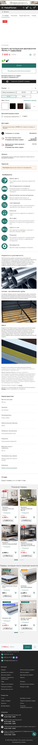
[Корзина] (34, 7)
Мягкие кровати (24, 672)
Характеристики (24, 15)
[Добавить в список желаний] (34, 54)
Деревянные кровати (7, 672)
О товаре (5, 15)
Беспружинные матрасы (27, 684)
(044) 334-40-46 (8, 654)
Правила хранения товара (27, 700)
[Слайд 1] (16, 560)
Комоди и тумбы (24, 686)
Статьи (22, 703)
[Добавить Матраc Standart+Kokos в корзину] (34, 593)
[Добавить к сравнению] (30, 54)
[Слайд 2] (22, 560)
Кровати (3, 670)
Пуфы (2, 681)
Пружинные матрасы (7, 684)
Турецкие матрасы (6, 686)
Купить (19, 65)
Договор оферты (5, 706)
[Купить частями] (5, 61)
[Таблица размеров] (9, 88)
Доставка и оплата (25, 698)
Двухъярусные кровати (26, 675)
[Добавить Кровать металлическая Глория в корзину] (15, 517)
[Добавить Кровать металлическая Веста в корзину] (34, 517)
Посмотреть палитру (30, 100)
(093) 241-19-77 (8, 657)
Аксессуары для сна (7, 689)
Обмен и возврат (6, 700)
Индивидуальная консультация (19, 71)
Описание (14, 15)
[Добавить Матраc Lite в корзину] (15, 625)
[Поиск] (23, 7)
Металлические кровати (9, 468)
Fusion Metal (16, 50)
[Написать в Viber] (16, 657)
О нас (2, 698)
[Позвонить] (34, 734)
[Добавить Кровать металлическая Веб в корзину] (15, 552)
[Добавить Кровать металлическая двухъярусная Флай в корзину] (34, 552)
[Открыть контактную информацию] (31, 8)
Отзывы (34, 15)
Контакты (3, 703)
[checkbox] (14, 117)
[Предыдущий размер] (32, 88)
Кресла (22, 677)
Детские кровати (6, 675)
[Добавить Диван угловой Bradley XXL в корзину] (34, 625)
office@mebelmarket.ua (10, 660)
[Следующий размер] (35, 88)
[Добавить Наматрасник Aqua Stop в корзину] (15, 593)
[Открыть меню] (2, 7)
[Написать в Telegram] (14, 657)
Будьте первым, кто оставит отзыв (13, 480)
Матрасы (22, 681)
